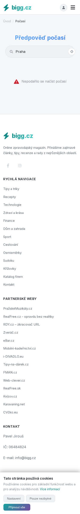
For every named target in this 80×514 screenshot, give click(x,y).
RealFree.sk (12, 388)
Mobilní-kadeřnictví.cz (19, 348)
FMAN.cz (10, 372)
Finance (9, 221)
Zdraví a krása (13, 213)
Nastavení (14, 498)
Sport (7, 237)
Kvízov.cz (10, 396)
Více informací (50, 489)
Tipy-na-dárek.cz (16, 364)
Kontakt (8, 284)
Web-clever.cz (14, 380)
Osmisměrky (12, 253)
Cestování (10, 245)
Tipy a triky (11, 189)
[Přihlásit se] (63, 7)
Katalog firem (13, 277)
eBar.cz (8, 340)
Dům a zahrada (14, 229)
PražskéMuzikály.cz (17, 308)
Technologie (12, 205)
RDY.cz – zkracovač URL (21, 324)
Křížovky (9, 269)
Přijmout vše (17, 507)
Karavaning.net (14, 404)
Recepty (9, 197)
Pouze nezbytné (40, 498)
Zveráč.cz (10, 332)
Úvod (7, 21)
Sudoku (8, 260)
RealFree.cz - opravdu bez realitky (28, 317)
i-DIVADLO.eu (13, 356)
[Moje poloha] (71, 51)
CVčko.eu (10, 412)
